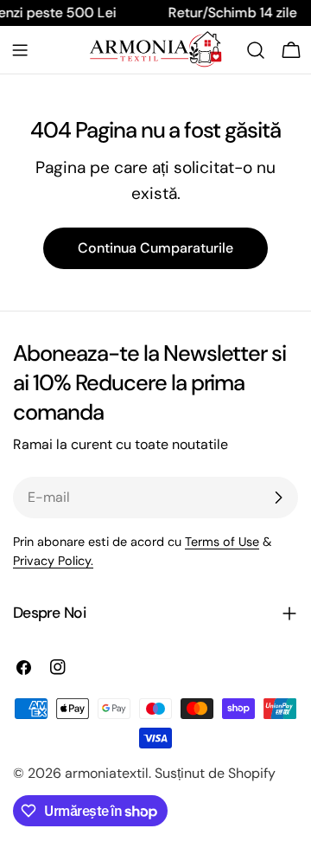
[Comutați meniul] (20, 50)
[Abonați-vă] (278, 497)
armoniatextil (107, 773)
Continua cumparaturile (155, 248)
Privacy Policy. (53, 560)
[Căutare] (255, 50)
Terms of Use (222, 541)
